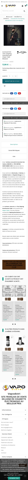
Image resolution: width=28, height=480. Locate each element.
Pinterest (19, 93)
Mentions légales (6, 430)
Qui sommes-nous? (7, 422)
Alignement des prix (7, 440)
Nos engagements (6, 427)
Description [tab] (14, 144)
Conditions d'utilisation (8, 445)
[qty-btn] (15, 76)
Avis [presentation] (14, 156)
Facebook (11, 93)
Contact (3, 453)
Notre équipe (5, 425)
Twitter (15, 93)
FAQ (2, 450)
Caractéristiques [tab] (14, 150)
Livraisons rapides (6, 437)
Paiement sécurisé (7, 442)
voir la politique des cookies (13, 475)
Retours (3, 448)
